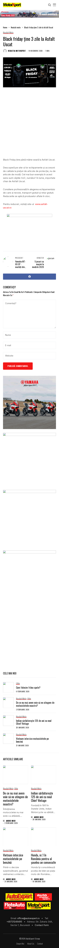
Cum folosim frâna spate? (28, 687)
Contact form (42, 925)
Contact (40, 943)
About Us (30, 943)
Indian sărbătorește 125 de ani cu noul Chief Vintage (33, 722)
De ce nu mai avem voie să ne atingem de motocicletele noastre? (35, 704)
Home (5, 27)
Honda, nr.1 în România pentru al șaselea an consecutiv (43, 859)
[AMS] (43, 897)
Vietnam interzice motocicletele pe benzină (32, 740)
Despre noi (20, 943)
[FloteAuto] (14, 905)
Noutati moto (16, 27)
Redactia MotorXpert (17, 51)
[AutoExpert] (19, 897)
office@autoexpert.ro (28, 918)
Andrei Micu (11, 821)
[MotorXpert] (39, 905)
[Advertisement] (29, 125)
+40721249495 (15, 921)
